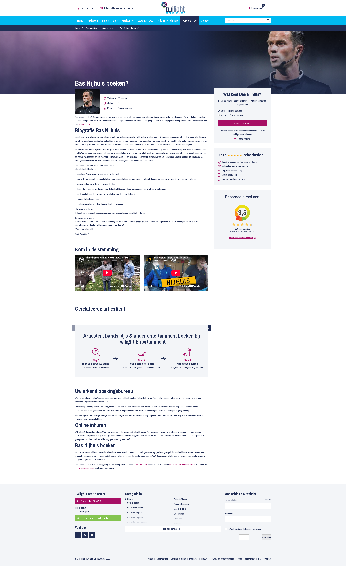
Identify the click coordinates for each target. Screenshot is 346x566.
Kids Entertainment (167, 20)
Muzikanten (128, 20)
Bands (105, 20)
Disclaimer (193, 558)
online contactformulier (84, 468)
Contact (205, 20)
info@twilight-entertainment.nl (118, 8)
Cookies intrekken (178, 558)
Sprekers (177, 523)
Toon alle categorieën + (173, 528)
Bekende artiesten (135, 507)
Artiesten (93, 20)
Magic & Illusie (180, 508)
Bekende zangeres (135, 517)
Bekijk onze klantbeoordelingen (242, 237)
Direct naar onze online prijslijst (96, 518)
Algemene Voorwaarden (158, 558)
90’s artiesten (133, 502)
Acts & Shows (145, 20)
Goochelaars (179, 513)
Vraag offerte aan (242, 123)
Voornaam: (229, 513)
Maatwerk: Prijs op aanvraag (232, 115)
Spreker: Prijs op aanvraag (231, 110)
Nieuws (204, 558)
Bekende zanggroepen (137, 522)
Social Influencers (181, 503)
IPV (259, 558)
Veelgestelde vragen (246, 558)
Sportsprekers (108, 28)
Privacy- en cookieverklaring (222, 558)
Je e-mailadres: (232, 500)
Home (80, 20)
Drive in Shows (180, 499)
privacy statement (253, 528)
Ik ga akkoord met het (244, 528)
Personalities (189, 20)
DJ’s (115, 20)
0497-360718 (87, 8)
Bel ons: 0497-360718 (91, 501)
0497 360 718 (141, 464)
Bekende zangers (134, 512)
